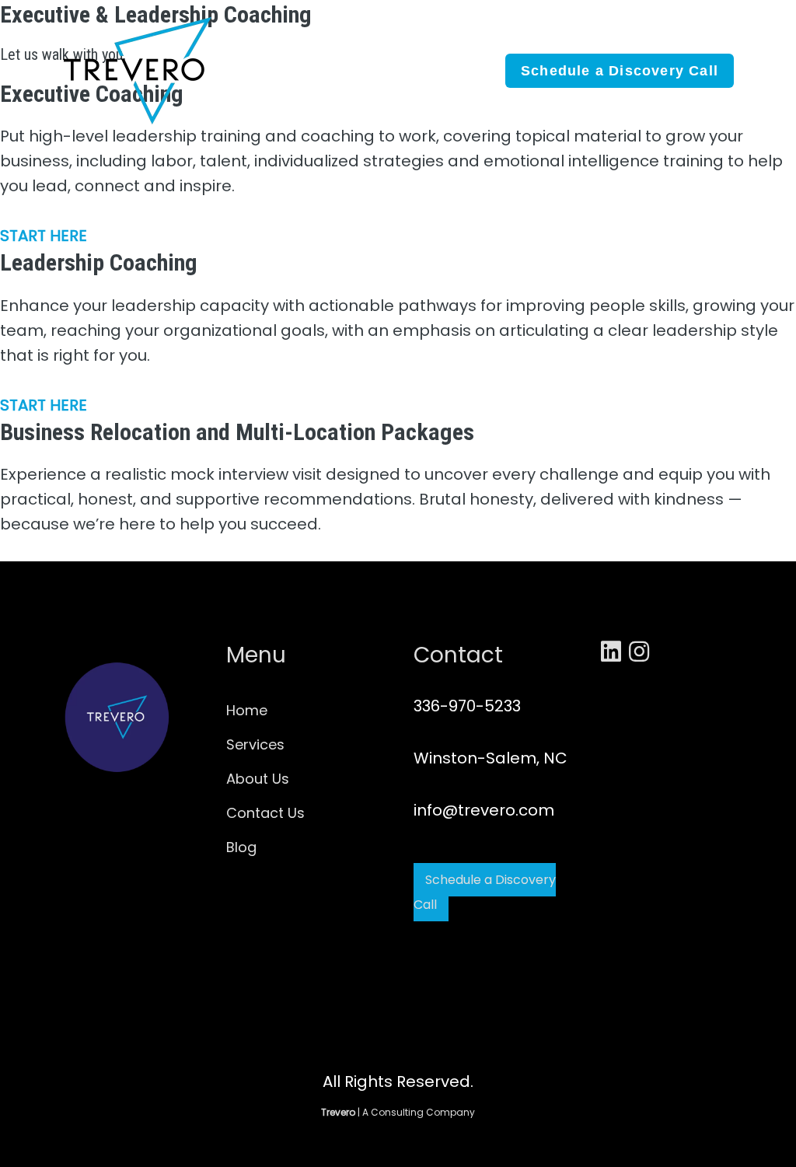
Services (255, 744)
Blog (241, 847)
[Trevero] (140, 69)
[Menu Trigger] (754, 54)
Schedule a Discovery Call (485, 892)
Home (246, 710)
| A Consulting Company (398, 1112)
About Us (257, 778)
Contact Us (265, 813)
